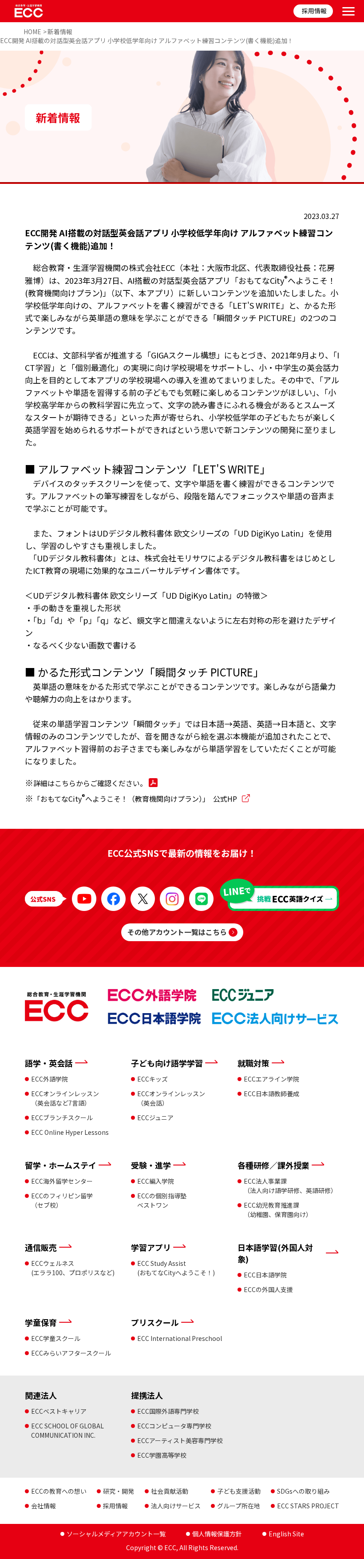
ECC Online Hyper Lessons (70, 1132)
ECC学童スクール (55, 1338)
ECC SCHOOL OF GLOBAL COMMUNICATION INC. (67, 1430)
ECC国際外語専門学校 (168, 1411)
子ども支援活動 (239, 1491)
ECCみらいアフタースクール (71, 1352)
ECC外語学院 (49, 1078)
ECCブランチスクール (62, 1117)
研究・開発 (118, 1491)
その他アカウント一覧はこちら (177, 932)
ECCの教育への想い (59, 1491)
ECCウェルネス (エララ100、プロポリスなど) (73, 1268)
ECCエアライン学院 (271, 1078)
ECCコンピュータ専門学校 (174, 1425)
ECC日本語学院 (265, 1274)
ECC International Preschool (179, 1338)
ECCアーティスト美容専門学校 (180, 1440)
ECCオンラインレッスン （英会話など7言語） (65, 1098)
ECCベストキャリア (59, 1411)
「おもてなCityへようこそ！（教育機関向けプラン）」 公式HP (136, 798)
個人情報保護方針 (217, 1533)
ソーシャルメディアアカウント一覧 (116, 1533)
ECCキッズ (152, 1078)
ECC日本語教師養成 (271, 1093)
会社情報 (43, 1505)
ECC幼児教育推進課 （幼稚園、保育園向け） (278, 1210)
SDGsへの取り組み (303, 1491)
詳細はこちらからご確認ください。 (91, 783)
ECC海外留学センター (62, 1181)
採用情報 (314, 10)
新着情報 (59, 31)
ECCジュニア (155, 1117)
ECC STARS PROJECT (308, 1505)
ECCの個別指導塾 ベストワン (161, 1200)
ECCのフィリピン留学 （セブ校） (62, 1200)
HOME (32, 31)
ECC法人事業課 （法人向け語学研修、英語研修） (290, 1186)
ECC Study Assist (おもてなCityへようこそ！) (176, 1268)
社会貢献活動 (169, 1491)
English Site (286, 1533)
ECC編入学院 (155, 1181)
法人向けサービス (176, 1505)
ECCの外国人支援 (268, 1289)
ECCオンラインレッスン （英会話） (171, 1098)
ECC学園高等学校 (161, 1455)
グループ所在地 (238, 1505)
